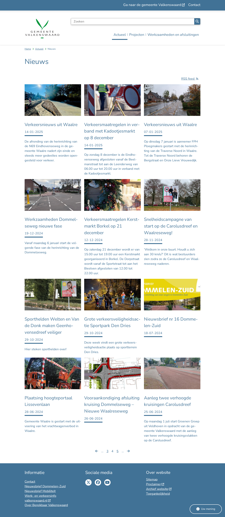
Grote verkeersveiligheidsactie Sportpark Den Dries (112, 322)
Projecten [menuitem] (136, 34)
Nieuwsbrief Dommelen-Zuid (45, 486)
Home (28, 49)
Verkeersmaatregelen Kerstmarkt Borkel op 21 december (111, 226)
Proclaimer (153, 484)
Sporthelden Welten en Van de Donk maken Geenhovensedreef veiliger (52, 325)
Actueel (39, 49)
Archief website (157, 489)
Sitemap (152, 479)
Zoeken (197, 21)
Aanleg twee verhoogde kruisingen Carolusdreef (167, 401)
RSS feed (188, 79)
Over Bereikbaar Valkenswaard (46, 505)
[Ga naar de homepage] (42, 29)
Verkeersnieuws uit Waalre (51, 125)
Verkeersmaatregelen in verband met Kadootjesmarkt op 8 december (112, 131)
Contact (30, 481)
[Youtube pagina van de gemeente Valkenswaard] (107, 482)
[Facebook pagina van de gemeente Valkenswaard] (98, 482)
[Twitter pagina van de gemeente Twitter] (88, 482)
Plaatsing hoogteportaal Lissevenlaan (48, 401)
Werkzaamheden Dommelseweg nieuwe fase (51, 222)
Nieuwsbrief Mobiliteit (40, 491)
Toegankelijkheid (158, 494)
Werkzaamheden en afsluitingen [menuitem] (173, 34)
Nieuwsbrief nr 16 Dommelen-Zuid (171, 322)
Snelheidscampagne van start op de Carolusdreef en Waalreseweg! (171, 226)
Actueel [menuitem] (120, 34)
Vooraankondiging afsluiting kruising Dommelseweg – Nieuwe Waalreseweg (112, 404)
